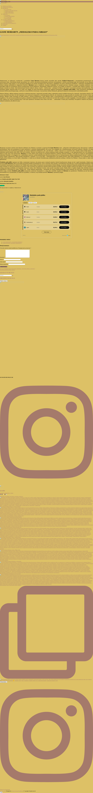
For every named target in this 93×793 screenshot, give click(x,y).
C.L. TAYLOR (8, 17)
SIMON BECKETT (9, 11)
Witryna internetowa (4, 264)
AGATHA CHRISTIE (7, 19)
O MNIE (4, 25)
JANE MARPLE (8, 22)
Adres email (3, 261)
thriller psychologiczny (44, 35)
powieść (26, 35)
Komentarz (2, 257)
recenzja (38, 35)
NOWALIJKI (3, 791)
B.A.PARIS (7, 15)
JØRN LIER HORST (9, 12)
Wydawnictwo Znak (53, 35)
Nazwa (2, 259)
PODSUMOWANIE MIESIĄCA (9, 23)
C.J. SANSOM (8, 9)
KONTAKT (5, 24)
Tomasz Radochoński (4, 35)
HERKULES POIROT (9, 20)
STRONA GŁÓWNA (7, 6)
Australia (17, 35)
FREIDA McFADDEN (9, 16)
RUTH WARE (8, 18)
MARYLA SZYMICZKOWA (11, 10)
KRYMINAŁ (5, 8)
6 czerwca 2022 (12, 35)
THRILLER (5, 14)
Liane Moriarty (22, 35)
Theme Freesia (15, 791)
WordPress (20, 791)
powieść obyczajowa (32, 35)
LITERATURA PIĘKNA (8, 7)
